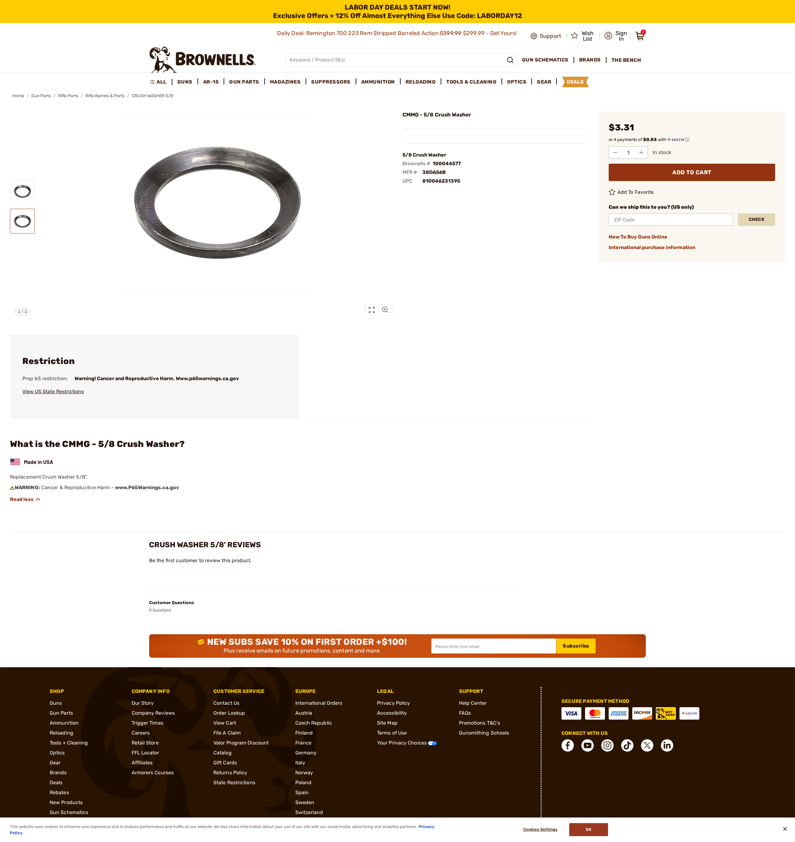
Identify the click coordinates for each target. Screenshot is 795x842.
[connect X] (647, 745)
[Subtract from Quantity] (615, 152)
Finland (304, 733)
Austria (303, 713)
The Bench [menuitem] (626, 60)
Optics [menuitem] (516, 82)
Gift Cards (225, 763)
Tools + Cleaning (69, 743)
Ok (588, 829)
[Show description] (25, 499)
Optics (57, 753)
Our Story (143, 703)
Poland (303, 782)
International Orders (319, 703)
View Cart (224, 723)
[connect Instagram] (607, 745)
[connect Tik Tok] (627, 745)
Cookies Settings (540, 829)
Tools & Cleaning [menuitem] (471, 82)
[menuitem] (160, 82)
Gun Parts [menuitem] (244, 82)
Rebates (59, 792)
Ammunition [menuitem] (378, 82)
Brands (58, 773)
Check (757, 219)
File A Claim (227, 733)
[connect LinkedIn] (667, 745)
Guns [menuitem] (185, 82)
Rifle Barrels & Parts (105, 95)
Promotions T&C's (479, 723)
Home (18, 95)
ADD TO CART (691, 172)
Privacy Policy (393, 703)
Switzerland (309, 812)
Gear (55, 763)
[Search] (510, 59)
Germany (306, 753)
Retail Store (145, 743)
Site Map (387, 723)
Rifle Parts (68, 95)
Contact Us (226, 703)
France (303, 743)
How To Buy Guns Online (638, 237)
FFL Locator (145, 753)
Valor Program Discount (241, 743)
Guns (56, 703)
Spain (302, 792)
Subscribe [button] (576, 646)
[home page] (202, 60)
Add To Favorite (635, 192)
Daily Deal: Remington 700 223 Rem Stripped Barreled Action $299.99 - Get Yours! (397, 33)
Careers (141, 733)
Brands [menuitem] (590, 60)
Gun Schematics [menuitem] (545, 60)
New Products (66, 802)
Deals (56, 782)
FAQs (465, 713)
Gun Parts (41, 95)
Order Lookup (229, 713)
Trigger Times (147, 723)
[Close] (785, 829)
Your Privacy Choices (402, 743)
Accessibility (392, 713)
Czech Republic (313, 723)
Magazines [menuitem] (285, 82)
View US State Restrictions (53, 391)
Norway (304, 773)
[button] (615, 36)
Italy (300, 763)
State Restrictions (234, 782)
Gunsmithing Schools (484, 733)
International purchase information (652, 247)
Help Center (473, 703)
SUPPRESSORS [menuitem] (331, 82)
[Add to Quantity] (641, 152)
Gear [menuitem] (544, 82)
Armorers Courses (153, 773)
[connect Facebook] (567, 745)
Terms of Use (392, 733)
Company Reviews (153, 713)
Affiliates (142, 763)
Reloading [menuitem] (421, 82)
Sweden (305, 802)
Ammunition (64, 723)
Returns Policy (230, 773)
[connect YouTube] (587, 745)
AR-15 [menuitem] (211, 82)
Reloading (61, 733)
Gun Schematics (69, 812)
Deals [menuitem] (575, 82)
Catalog (222, 753)
